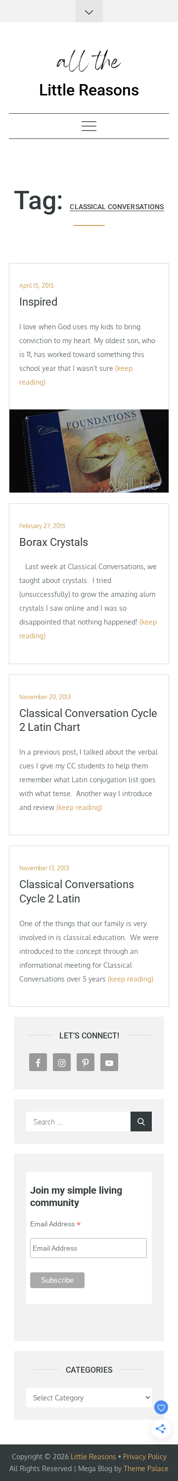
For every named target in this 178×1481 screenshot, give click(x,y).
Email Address (55, 1224)
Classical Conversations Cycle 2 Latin (76, 891)
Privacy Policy (145, 1456)
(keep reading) (79, 807)
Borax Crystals (53, 542)
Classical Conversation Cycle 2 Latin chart (88, 720)
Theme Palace (146, 1468)
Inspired (38, 302)
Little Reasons (89, 90)
